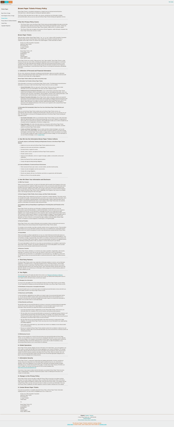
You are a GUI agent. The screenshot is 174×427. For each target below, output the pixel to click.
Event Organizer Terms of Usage (7, 15)
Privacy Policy (4, 18)
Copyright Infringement (5, 25)
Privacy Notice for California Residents (9, 20)
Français (91, 415)
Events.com (103, 424)
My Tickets (171, 1)
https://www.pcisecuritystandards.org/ (27, 367)
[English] (83, 415)
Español (87, 415)
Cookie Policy (4, 23)
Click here (70, 424)
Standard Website (87, 418)
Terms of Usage (81, 419)
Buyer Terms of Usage (5, 13)
